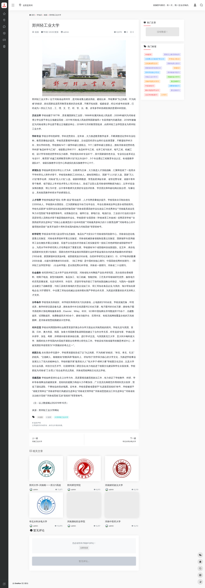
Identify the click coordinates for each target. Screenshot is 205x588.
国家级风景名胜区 (153, 68)
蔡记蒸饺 (175, 90)
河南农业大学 (174, 77)
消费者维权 (174, 86)
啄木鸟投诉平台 (152, 90)
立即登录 (84, 548)
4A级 (148, 54)
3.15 (164, 95)
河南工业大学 (151, 77)
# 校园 (40, 417)
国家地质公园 (173, 63)
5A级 (177, 68)
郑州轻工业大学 (40, 99)
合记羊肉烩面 (151, 95)
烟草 (97, 119)
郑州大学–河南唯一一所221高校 (45, 485)
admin (66, 32)
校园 (45, 15)
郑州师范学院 (74, 485)
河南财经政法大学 (114, 485)
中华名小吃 (174, 59)
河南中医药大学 (113, 521)
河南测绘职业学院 (76, 521)
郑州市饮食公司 (152, 72)
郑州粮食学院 (174, 72)
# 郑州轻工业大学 (61, 417)
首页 (33, 15)
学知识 (39, 15)
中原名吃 (149, 86)
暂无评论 (38, 530)
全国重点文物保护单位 (154, 59)
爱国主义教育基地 (172, 54)
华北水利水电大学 (38, 521)
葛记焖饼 (175, 81)
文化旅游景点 (151, 63)
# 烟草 (48, 417)
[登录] (195, 5)
